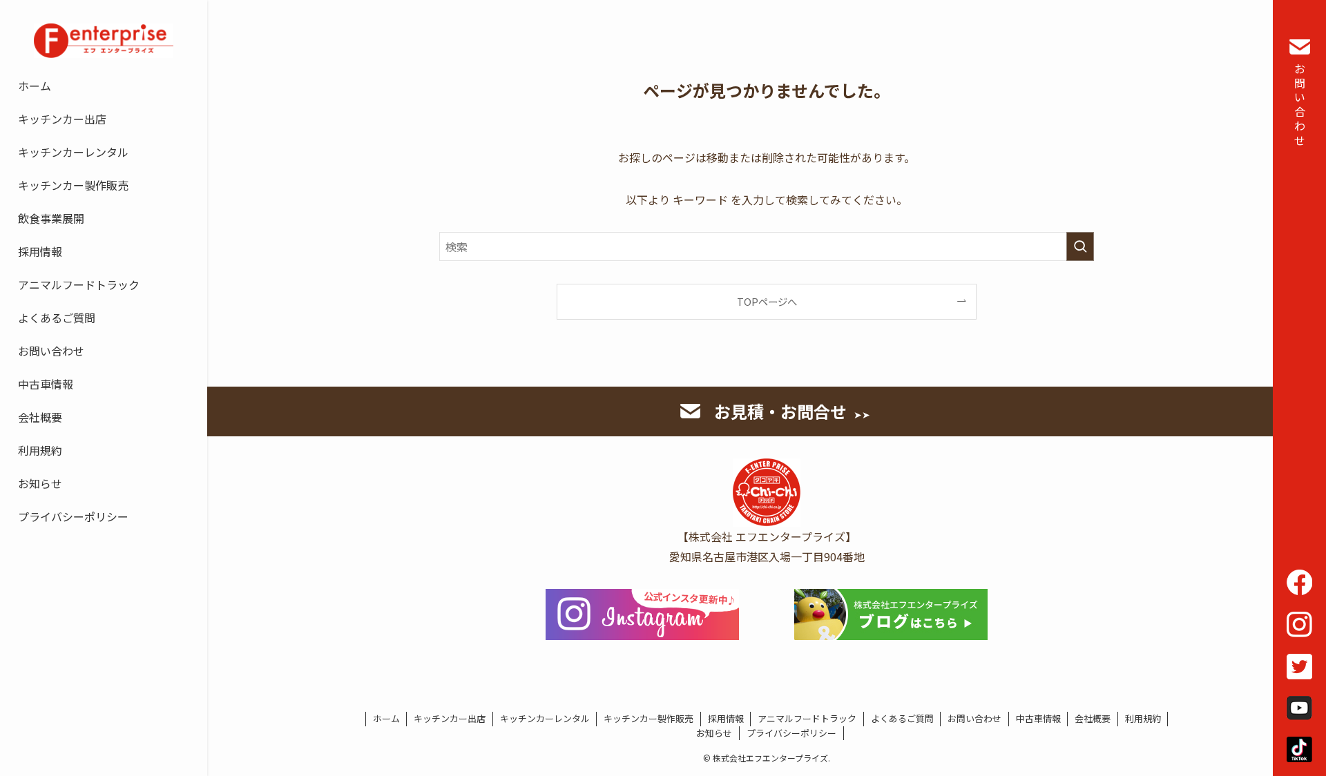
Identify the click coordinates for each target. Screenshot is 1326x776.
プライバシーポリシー (791, 732)
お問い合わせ (1299, 104)
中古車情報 (1038, 718)
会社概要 (1093, 718)
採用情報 (726, 718)
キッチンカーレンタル (545, 718)
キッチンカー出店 (450, 718)
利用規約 (1143, 718)
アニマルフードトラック (807, 718)
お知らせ (714, 732)
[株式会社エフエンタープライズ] (103, 40)
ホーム (386, 718)
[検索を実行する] (1080, 246)
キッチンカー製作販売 (648, 718)
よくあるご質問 (902, 718)
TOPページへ (767, 301)
